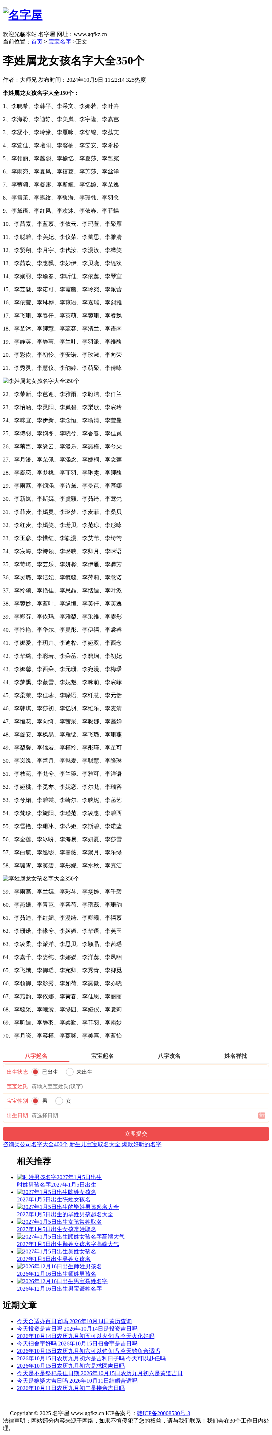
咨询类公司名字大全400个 (35, 1144)
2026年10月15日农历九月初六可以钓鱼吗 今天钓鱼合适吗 (88, 1351)
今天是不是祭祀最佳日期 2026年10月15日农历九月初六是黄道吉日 (100, 1373)
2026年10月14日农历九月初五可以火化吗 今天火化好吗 (85, 1336)
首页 (36, 42)
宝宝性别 (17, 1101)
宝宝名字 (60, 42)
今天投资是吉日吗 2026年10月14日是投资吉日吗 (77, 1329)
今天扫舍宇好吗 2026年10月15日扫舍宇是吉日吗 (77, 1344)
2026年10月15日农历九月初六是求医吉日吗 (71, 1366)
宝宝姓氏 (17, 1086)
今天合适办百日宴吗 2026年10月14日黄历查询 (74, 1321)
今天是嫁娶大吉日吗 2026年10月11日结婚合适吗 (77, 1381)
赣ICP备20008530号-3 (163, 1413)
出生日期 (17, 1115)
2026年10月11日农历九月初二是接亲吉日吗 (71, 1388)
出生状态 (17, 1072)
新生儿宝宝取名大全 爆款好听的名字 (115, 1144)
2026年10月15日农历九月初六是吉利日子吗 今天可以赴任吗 (91, 1358)
